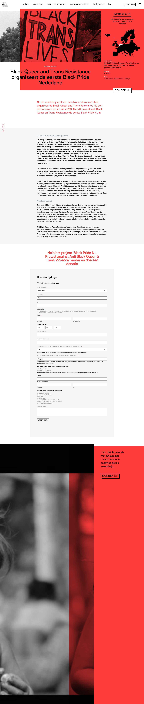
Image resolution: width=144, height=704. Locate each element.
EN (110, 4)
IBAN (39, 302)
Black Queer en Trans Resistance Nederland (57, 227)
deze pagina (45, 236)
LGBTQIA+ (128, 79)
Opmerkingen (41, 406)
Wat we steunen (56, 4)
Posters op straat (46, 394)
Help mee (98, 4)
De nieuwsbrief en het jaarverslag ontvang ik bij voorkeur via (60, 346)
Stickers (42, 398)
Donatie (40, 294)
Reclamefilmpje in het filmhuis (50, 401)
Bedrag (106, 71)
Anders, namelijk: (45, 403)
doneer (130, 4)
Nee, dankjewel (45, 370)
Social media (44, 393)
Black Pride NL (82, 227)
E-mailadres (41, 331)
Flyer (41, 396)
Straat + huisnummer (43, 381)
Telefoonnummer (43, 339)
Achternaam (76, 321)
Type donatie (42, 287)
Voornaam (40, 321)
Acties (25, 4)
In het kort (108, 61)
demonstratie (118, 79)
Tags (106, 77)
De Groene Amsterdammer (49, 399)
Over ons (38, 4)
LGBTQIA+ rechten (50, 66)
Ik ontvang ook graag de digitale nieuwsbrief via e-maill (57, 355)
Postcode (39, 387)
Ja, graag (42, 369)
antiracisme (108, 79)
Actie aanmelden (79, 4)
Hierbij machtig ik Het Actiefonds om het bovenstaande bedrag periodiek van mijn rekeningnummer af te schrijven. (68, 312)
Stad (74, 387)
